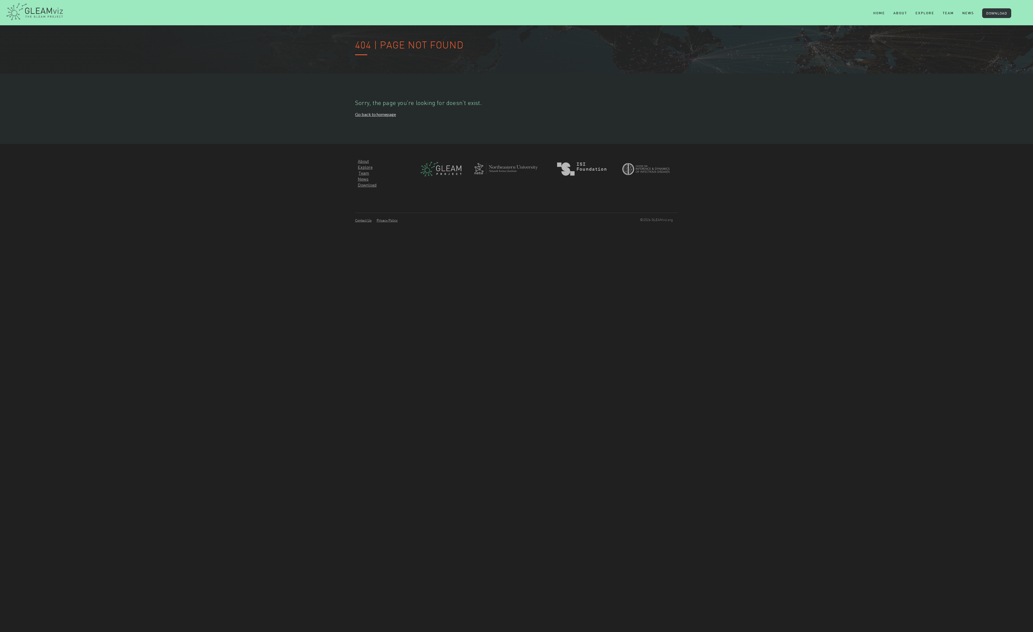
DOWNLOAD (996, 13)
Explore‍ (365, 167)
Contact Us (363, 220)
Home (879, 13)
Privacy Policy (387, 220)
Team (364, 173)
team (948, 13)
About (900, 13)
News (968, 13)
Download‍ (367, 185)
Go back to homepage (375, 114)
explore (924, 13)
